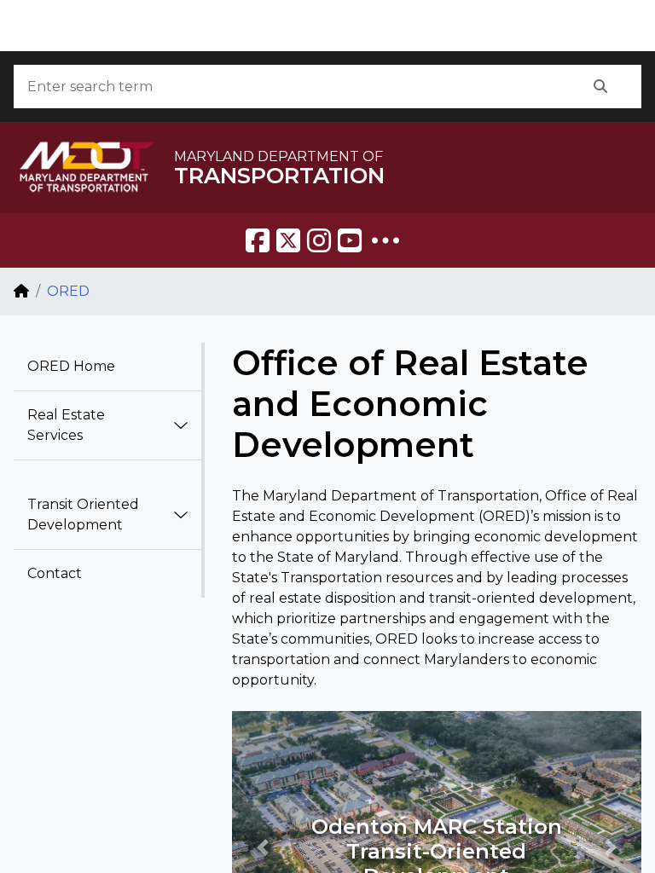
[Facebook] (258, 240)
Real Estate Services (66, 425)
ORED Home (71, 366)
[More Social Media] (385, 240)
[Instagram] (319, 240)
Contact (54, 573)
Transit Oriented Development (83, 514)
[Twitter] (288, 240)
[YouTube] (350, 240)
